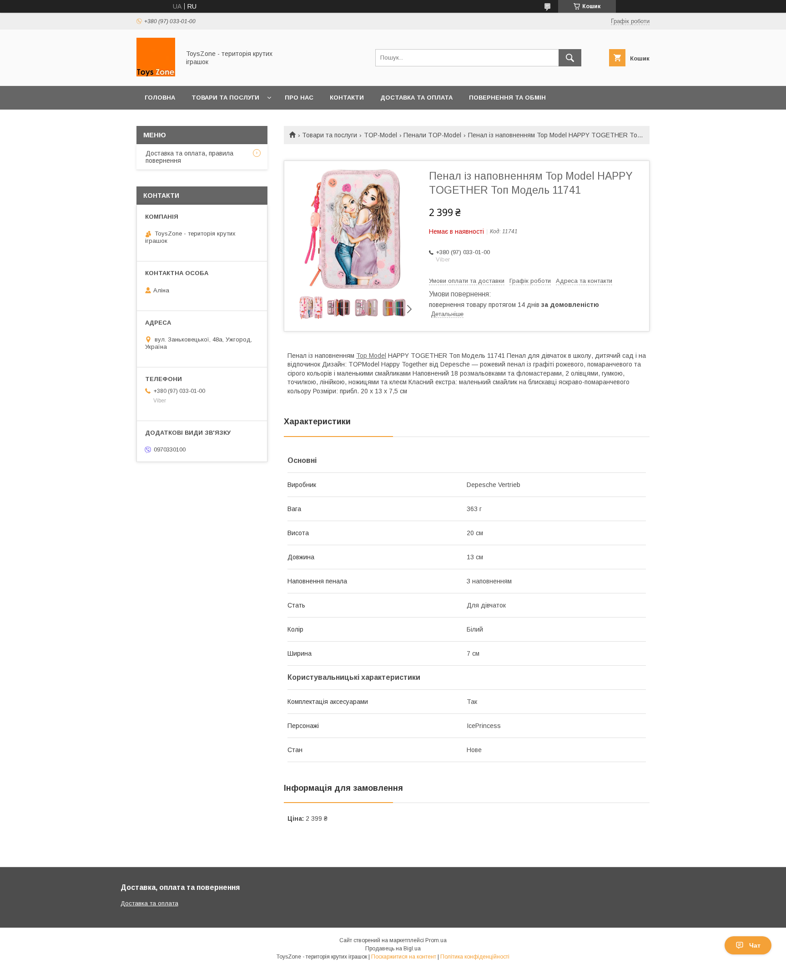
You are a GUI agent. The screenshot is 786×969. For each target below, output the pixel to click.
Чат (755, 945)
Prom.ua (436, 940)
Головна (160, 97)
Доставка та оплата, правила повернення (189, 157)
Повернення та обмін (507, 97)
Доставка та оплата (416, 97)
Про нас (299, 97)
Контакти (347, 97)
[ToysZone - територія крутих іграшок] (155, 74)
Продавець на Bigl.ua (393, 948)
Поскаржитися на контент (403, 957)
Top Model (371, 355)
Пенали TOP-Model (432, 135)
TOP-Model (380, 135)
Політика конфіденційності (474, 957)
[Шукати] (570, 57)
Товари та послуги (225, 97)
